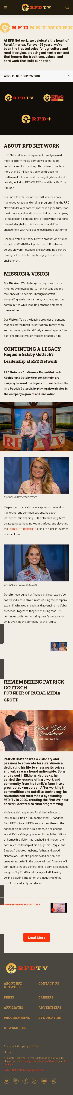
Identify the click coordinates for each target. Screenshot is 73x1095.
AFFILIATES (13, 1007)
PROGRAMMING (17, 1017)
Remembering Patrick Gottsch (21, 904)
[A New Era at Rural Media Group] (59, 646)
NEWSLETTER (15, 1028)
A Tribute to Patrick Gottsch (19, 911)
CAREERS (45, 997)
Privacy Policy (29, 1061)
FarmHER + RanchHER (22, 528)
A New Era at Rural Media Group (24, 646)
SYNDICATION (50, 1017)
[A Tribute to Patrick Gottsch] (59, 908)
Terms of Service (48, 1061)
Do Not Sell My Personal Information (24, 1069)
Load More (36, 938)
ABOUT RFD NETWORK (13, 985)
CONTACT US (48, 983)
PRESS (9, 997)
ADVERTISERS (49, 1007)
